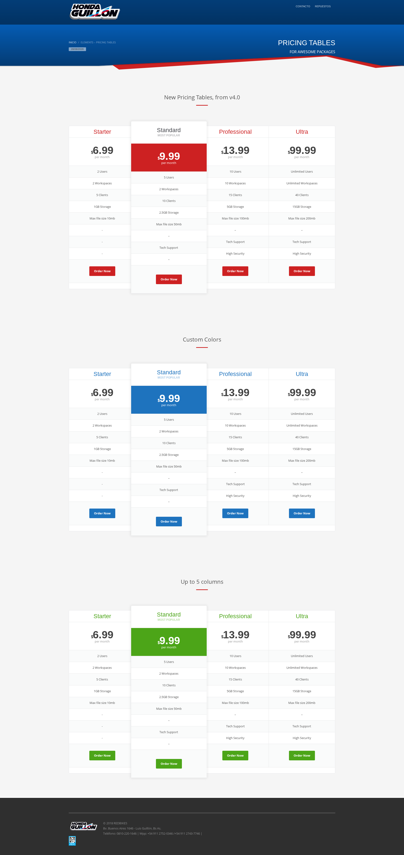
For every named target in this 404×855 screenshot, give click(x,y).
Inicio (72, 42)
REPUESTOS (323, 6)
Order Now (102, 271)
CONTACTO (303, 6)
